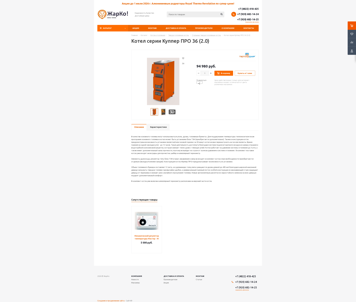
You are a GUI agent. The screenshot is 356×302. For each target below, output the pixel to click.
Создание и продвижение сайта (110, 301)
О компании (228, 28)
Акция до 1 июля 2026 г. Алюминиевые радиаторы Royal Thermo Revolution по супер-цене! (178, 3)
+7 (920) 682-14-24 (248, 14)
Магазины (135, 283)
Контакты (248, 28)
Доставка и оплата (176, 28)
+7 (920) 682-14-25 (248, 19)
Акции (135, 28)
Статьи (199, 279)
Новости (135, 279)
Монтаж (152, 28)
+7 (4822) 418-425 (248, 9)
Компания (136, 276)
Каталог (107, 28)
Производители (203, 28)
